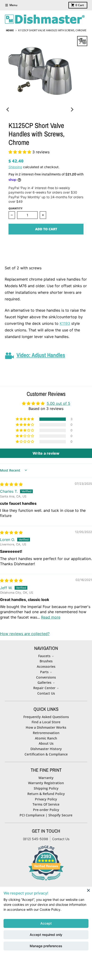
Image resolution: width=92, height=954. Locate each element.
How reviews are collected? (25, 633)
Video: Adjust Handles (41, 355)
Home (10, 30)
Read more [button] (50, 617)
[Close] (88, 890)
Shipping (15, 167)
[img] (11, 484)
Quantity (15, 208)
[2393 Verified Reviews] (46, 881)
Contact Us (60, 839)
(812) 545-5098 (35, 839)
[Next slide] (72, 109)
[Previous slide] (8, 109)
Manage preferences (46, 946)
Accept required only (46, 935)
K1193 (65, 323)
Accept (46, 923)
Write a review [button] (46, 453)
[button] (20, 152)
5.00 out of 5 (58, 403)
